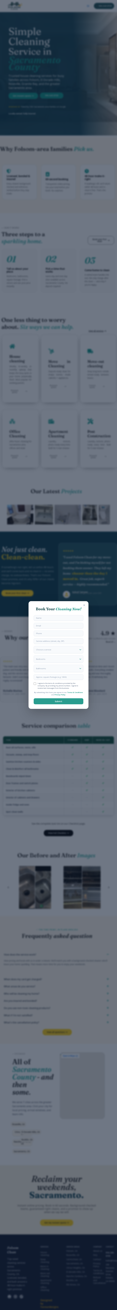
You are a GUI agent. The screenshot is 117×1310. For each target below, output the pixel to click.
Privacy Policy (60, 695)
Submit (58, 701)
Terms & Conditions (75, 692)
